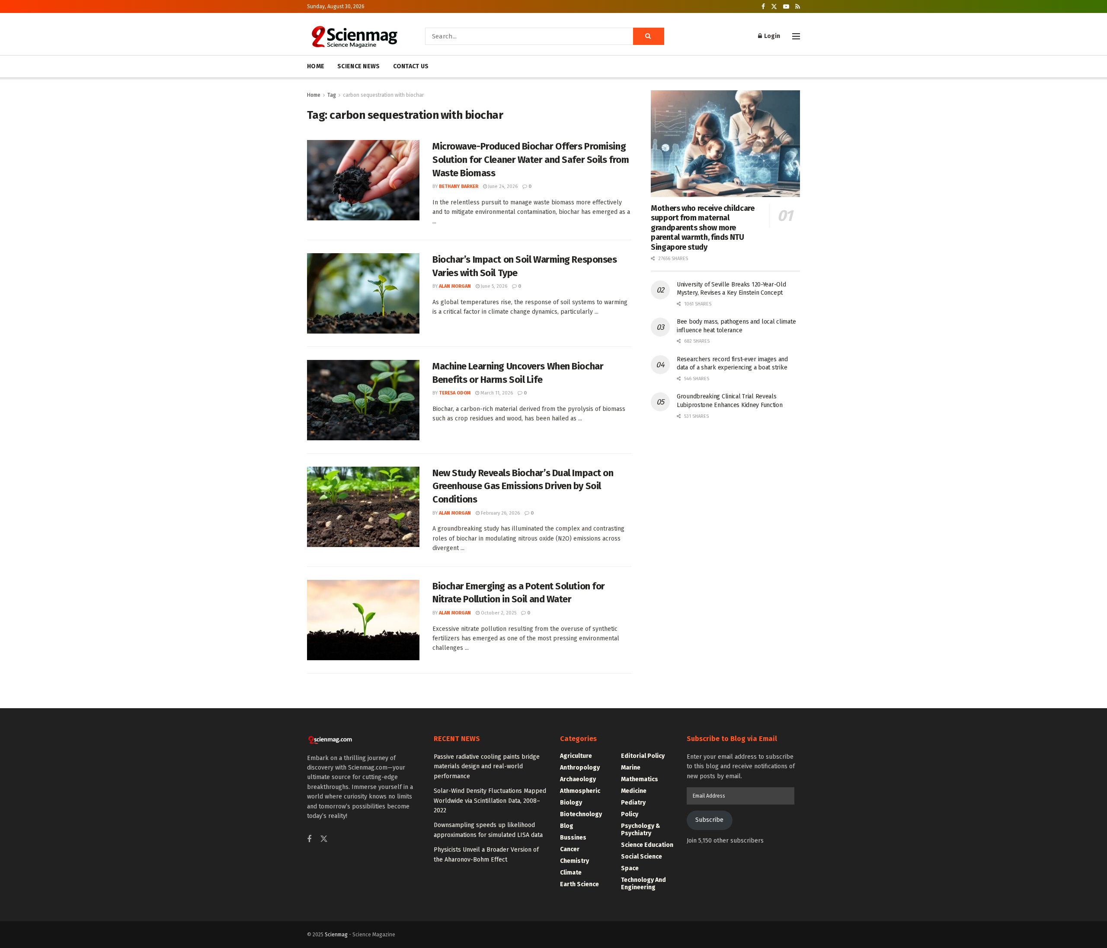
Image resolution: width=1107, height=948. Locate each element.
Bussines (573, 837)
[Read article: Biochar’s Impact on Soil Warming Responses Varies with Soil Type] (363, 293)
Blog (566, 826)
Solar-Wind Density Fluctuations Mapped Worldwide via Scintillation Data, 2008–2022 (490, 800)
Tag (331, 95)
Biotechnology (581, 814)
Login (771, 36)
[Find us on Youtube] (786, 6)
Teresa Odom (454, 393)
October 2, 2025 (498, 613)
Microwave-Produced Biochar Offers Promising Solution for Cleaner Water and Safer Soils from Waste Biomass (530, 159)
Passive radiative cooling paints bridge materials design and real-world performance (487, 766)
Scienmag (336, 935)
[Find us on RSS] (797, 6)
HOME (315, 66)
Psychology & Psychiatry (640, 829)
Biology (571, 802)
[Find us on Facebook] (763, 6)
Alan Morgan (455, 286)
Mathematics (639, 779)
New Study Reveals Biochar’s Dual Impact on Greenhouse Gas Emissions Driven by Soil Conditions (523, 486)
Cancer (569, 849)
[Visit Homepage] (354, 36)
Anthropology (580, 767)
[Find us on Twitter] (774, 6)
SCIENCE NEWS (358, 66)
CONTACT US (411, 66)
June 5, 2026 (493, 286)
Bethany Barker (458, 186)
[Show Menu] (796, 36)
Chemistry (574, 861)
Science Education (647, 845)
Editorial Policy (643, 756)
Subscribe (709, 820)
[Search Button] (648, 36)
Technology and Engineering (643, 883)
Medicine (633, 791)
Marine (630, 767)
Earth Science (579, 884)
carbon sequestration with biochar (383, 95)
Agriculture (576, 756)
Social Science (641, 856)
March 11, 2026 (496, 393)
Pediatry (633, 802)
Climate (571, 872)
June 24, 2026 (502, 186)
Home (313, 95)
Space (630, 868)
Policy (629, 814)
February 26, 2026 (500, 513)
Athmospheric (580, 791)
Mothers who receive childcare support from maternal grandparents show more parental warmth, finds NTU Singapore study (703, 228)
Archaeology (578, 779)
